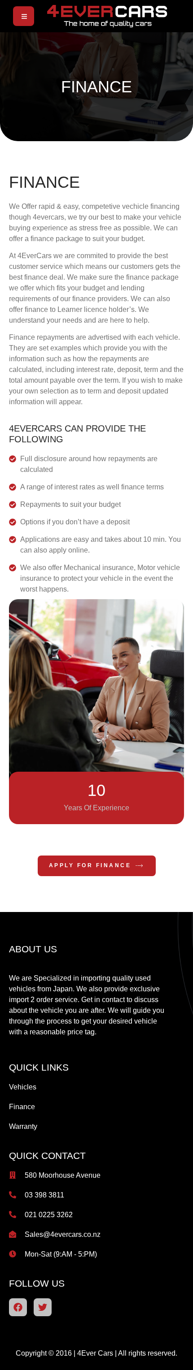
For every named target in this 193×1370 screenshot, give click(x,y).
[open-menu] (23, 16)
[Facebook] (18, 1307)
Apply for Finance (90, 866)
